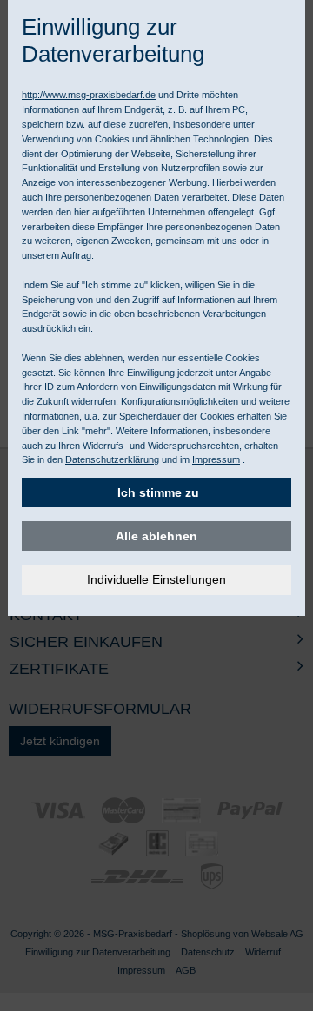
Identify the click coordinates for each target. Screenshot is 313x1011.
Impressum (216, 459)
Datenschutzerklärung (112, 459)
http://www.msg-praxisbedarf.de (89, 94)
